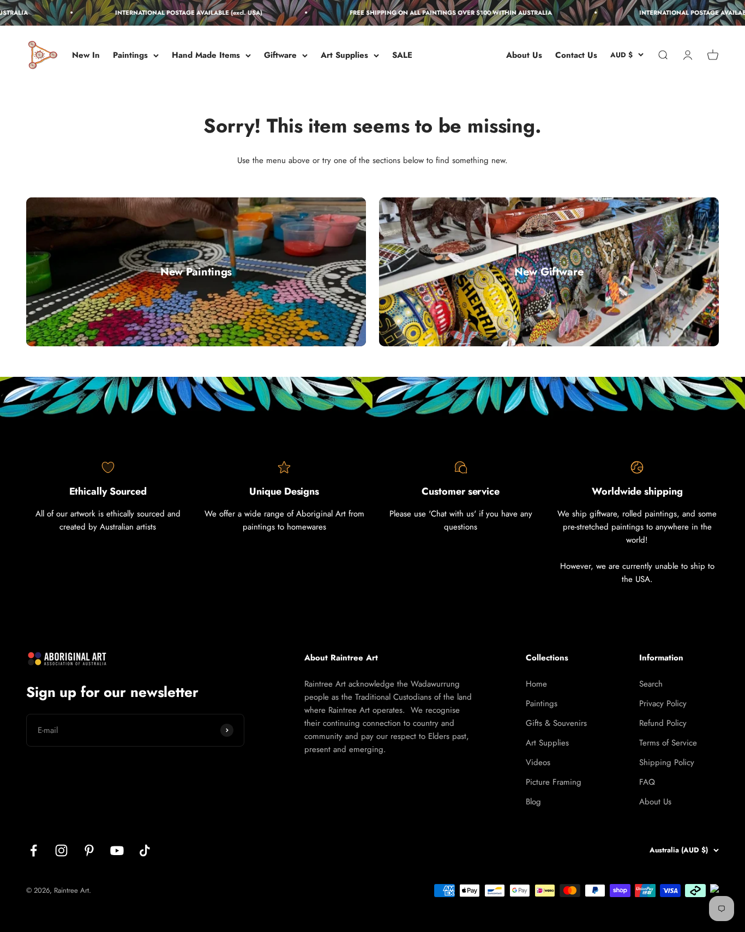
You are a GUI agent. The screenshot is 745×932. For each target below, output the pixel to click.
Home (536, 684)
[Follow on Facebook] (33, 850)
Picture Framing (553, 782)
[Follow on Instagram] (61, 850)
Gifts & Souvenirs (556, 723)
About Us (524, 55)
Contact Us (576, 55)
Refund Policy (663, 723)
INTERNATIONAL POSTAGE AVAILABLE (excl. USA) (178, 12)
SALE (402, 55)
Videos (538, 762)
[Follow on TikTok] (144, 850)
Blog (533, 802)
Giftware (280, 55)
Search (651, 684)
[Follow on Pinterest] (89, 850)
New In (86, 55)
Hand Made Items (206, 55)
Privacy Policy (663, 703)
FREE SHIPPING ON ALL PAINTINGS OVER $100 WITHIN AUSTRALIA (440, 12)
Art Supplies (344, 55)
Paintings (130, 55)
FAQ (647, 782)
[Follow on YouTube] (117, 850)
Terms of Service (668, 743)
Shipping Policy (666, 762)
